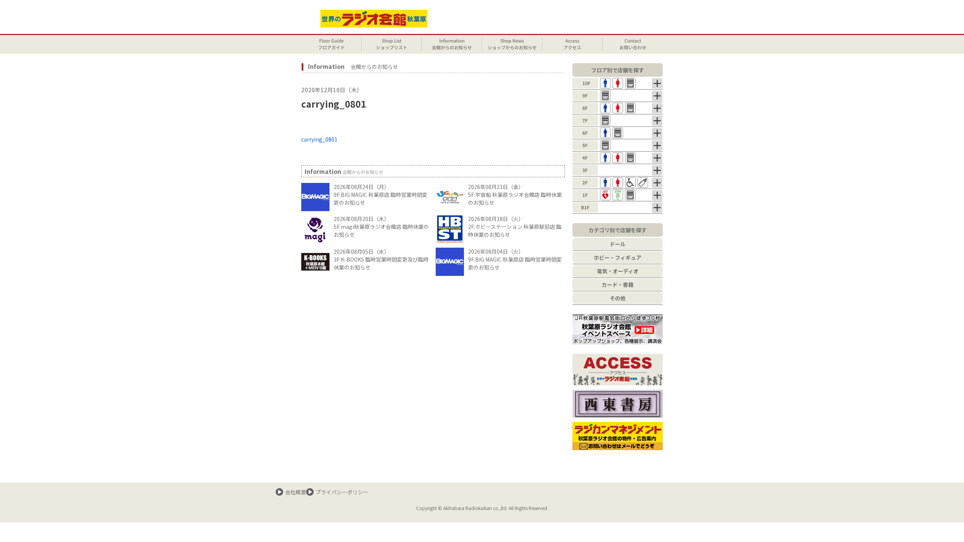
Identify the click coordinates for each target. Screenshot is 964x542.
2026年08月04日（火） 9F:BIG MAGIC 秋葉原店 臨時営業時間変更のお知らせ (515, 259)
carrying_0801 (319, 139)
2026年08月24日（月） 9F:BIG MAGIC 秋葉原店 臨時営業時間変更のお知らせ (380, 194)
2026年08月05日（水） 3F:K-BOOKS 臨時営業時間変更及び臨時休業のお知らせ (381, 259)
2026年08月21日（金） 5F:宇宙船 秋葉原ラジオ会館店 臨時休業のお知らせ (515, 194)
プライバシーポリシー (342, 492)
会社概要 (295, 492)
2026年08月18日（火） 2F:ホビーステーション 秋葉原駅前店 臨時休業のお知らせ (514, 226)
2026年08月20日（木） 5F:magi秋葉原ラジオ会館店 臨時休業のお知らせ (381, 226)
